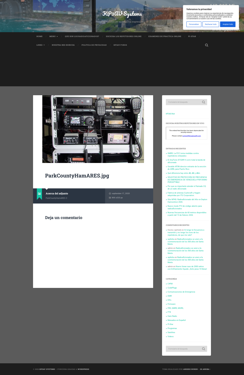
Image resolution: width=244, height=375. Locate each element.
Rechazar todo (211, 24)
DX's (169, 300)
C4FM (170, 284)
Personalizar (194, 24)
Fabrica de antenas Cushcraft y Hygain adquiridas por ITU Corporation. (184, 194)
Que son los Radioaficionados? (82, 36)
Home (39, 36)
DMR (170, 296)
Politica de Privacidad (94, 45)
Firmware (172, 304)
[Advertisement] (122, 68)
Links (39, 45)
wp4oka (171, 239)
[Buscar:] (186, 102)
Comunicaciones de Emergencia (181, 292)
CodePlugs (172, 288)
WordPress (83, 369)
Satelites (171, 332)
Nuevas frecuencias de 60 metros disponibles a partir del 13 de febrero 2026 (187, 213)
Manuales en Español (177, 320)
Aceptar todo (228, 24)
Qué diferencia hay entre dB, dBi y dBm (184, 173)
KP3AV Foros (120, 45)
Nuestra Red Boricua (63, 45)
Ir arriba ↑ (205, 369)
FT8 (169, 312)
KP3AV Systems (122, 13)
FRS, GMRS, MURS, (176, 308)
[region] (211, 17)
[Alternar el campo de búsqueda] (206, 45)
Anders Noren (190, 369)
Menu (52, 36)
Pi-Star (192, 36)
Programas (172, 328)
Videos (171, 336)
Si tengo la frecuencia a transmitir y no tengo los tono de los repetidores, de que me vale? (186, 232)
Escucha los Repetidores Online (124, 36)
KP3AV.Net (170, 114)
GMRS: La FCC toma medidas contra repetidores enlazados (183, 154)
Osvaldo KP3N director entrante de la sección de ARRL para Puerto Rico (187, 167)
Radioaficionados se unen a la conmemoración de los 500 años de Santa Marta (185, 241)
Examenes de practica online (164, 36)
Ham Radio (172, 316)
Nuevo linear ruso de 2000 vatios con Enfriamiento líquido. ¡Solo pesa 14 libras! (187, 267)
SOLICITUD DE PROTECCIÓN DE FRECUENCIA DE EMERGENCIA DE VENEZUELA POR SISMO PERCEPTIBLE (187, 179)
